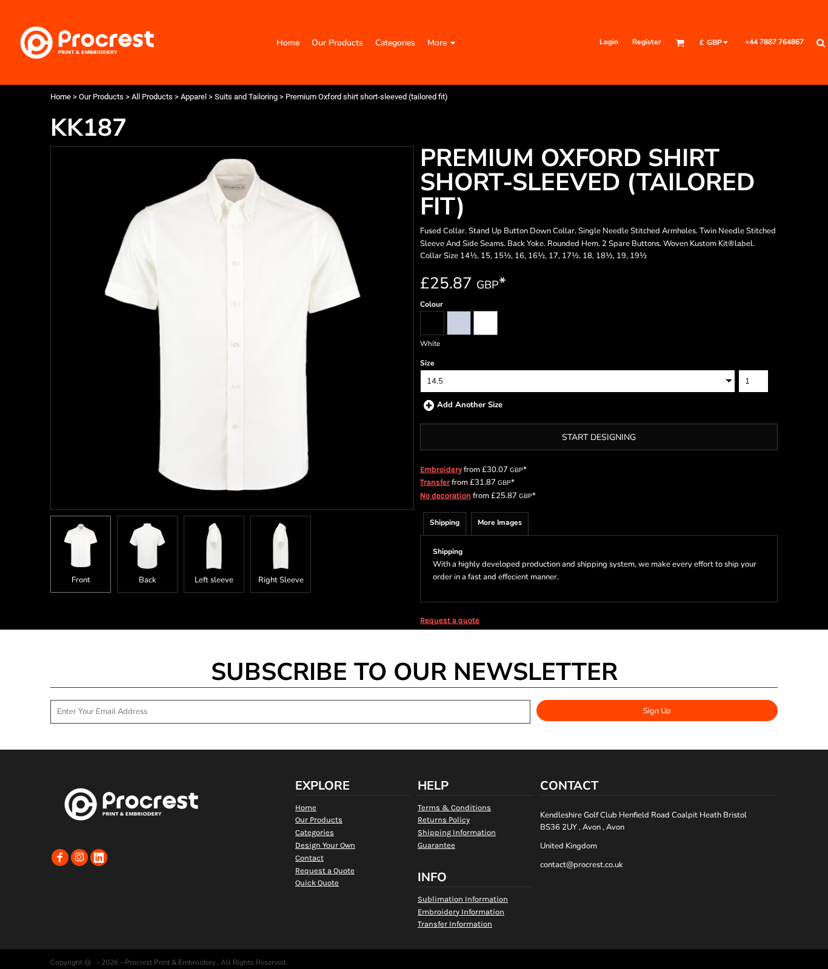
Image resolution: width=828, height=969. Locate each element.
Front (81, 579)
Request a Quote (325, 870)
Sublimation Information (463, 899)
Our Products (101, 96)
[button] (679, 42)
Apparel (194, 96)
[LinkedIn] (98, 857)
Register (646, 42)
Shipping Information (457, 832)
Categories (314, 832)
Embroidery (441, 469)
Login (608, 42)
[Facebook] (60, 857)
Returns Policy (444, 819)
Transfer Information (455, 923)
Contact (309, 857)
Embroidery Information (461, 911)
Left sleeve (214, 579)
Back (147, 579)
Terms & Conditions (454, 807)
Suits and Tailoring (246, 96)
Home (60, 96)
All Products (152, 96)
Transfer (435, 482)
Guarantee (436, 845)
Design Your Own (325, 845)
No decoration (445, 495)
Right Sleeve (281, 579)
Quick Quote (317, 882)
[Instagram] (79, 857)
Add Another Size (469, 404)
